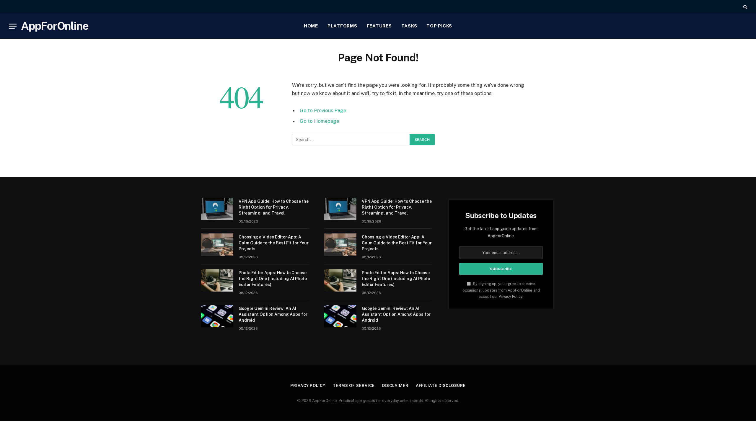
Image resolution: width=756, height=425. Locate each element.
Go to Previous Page (323, 110)
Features (379, 25)
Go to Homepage (319, 121)
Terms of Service (354, 385)
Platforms (342, 25)
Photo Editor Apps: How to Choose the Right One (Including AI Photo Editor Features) (273, 278)
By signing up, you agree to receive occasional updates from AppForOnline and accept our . (501, 290)
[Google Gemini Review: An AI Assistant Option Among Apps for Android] (217, 316)
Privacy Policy (510, 296)
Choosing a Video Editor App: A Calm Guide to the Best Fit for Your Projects (274, 243)
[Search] (744, 6)
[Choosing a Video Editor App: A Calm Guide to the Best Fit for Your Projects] (217, 244)
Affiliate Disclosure (441, 385)
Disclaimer (395, 385)
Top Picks (439, 25)
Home (311, 25)
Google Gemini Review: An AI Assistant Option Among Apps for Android (273, 314)
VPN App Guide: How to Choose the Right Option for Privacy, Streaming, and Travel (274, 207)
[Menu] (13, 26)
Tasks (409, 25)
